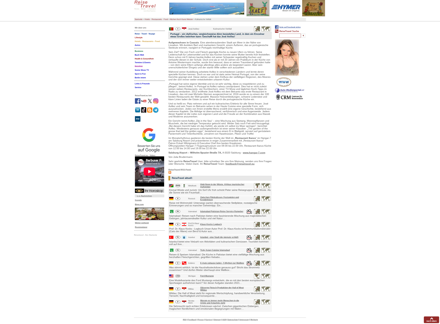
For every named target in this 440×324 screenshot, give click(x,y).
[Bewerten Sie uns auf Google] (149, 140)
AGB (224, 320)
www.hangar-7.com (254, 152)
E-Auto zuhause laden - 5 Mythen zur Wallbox (222, 263)
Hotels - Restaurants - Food (156, 19)
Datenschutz (233, 320)
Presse (201, 320)
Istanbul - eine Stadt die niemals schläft (219, 237)
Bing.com (139, 204)
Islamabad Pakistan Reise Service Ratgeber (221, 211)
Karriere (208, 320)
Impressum (244, 320)
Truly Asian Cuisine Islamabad (215, 250)
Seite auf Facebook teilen (290, 27)
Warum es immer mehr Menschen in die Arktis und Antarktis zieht (219, 301)
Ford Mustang (207, 276)
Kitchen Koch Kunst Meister (181, 19)
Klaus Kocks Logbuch (211, 224)
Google (138, 200)
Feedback (192, 320)
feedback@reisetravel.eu (240, 164)
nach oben (431, 321)
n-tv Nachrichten (144, 196)
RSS (184, 320)
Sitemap (217, 320)
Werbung (254, 320)
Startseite (138, 19)
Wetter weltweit (142, 223)
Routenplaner (141, 227)
